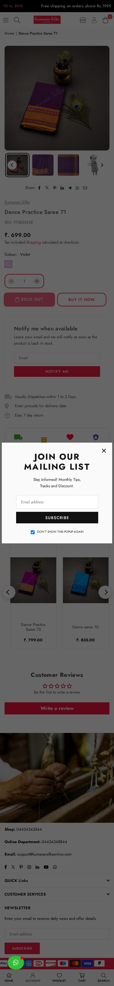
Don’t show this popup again (60, 531)
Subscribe (57, 518)
